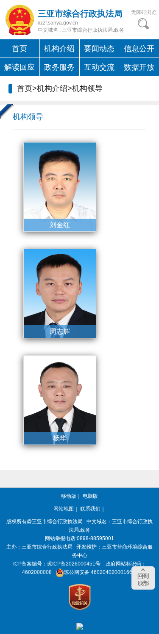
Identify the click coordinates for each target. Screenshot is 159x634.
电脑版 (90, 496)
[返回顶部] (143, 578)
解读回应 (19, 67)
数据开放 (139, 67)
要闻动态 (99, 48)
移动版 (68, 496)
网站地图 (63, 509)
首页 (19, 48)
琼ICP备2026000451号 (73, 564)
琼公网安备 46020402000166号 (100, 572)
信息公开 (139, 48)
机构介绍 (59, 48)
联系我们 (90, 509)
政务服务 (59, 67)
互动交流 (99, 67)
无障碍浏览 (143, 12)
